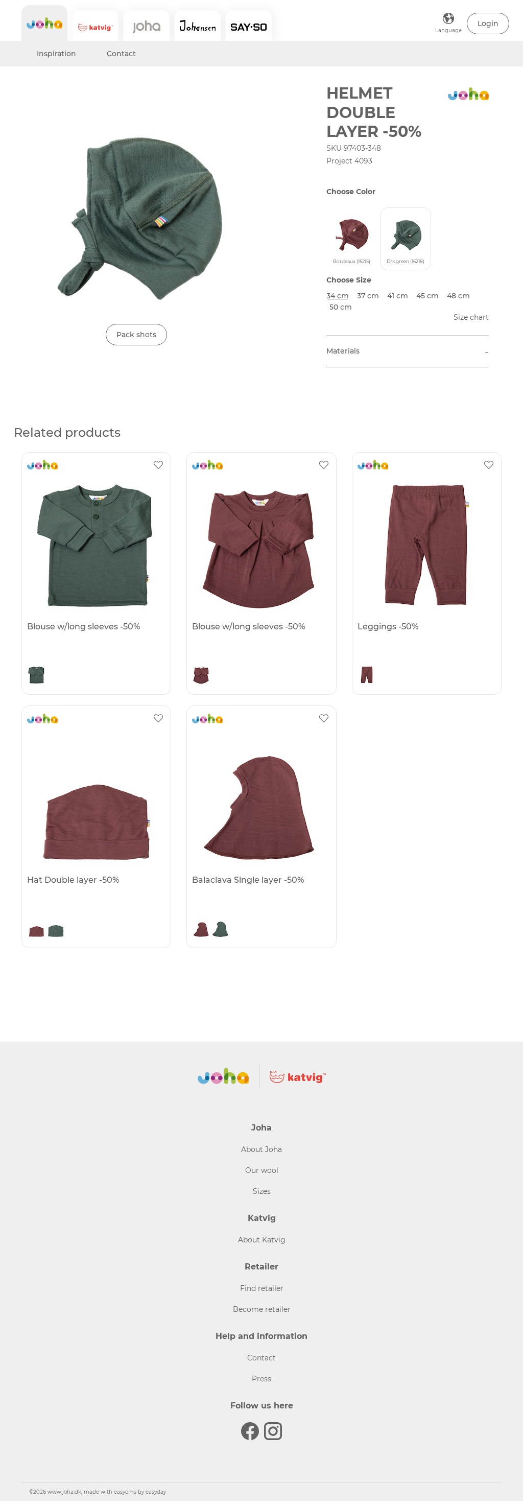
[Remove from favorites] (158, 465)
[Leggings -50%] (425, 545)
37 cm (368, 295)
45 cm (427, 295)
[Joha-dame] (147, 25)
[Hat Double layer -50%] (95, 798)
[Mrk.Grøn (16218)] (36, 676)
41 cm (397, 295)
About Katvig (262, 1239)
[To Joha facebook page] (250, 1431)
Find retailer (261, 1288)
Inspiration (56, 53)
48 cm (458, 295)
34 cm (337, 295)
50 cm (340, 307)
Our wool (261, 1170)
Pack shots (136, 334)
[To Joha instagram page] (273, 1431)
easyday (156, 1492)
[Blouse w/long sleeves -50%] (95, 545)
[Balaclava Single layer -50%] (260, 798)
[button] (488, 23)
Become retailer (262, 1309)
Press (261, 1378)
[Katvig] (95, 25)
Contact (121, 53)
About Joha (261, 1149)
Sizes (262, 1191)
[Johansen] (198, 25)
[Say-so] (249, 25)
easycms (125, 1492)
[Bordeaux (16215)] (201, 676)
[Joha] (44, 23)
